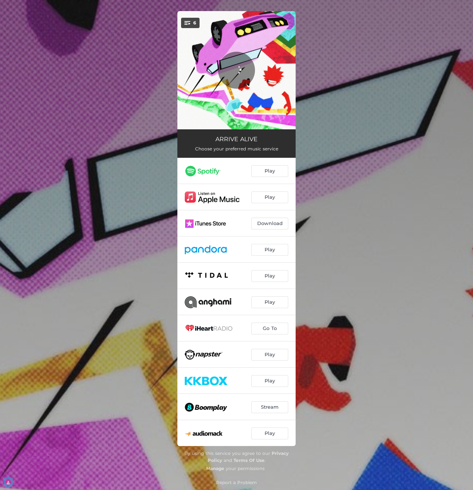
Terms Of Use (249, 460)
